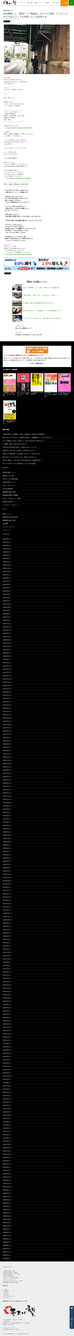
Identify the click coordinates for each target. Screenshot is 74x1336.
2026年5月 (6, 548)
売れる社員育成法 (8, 488)
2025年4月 (6, 591)
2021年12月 (6, 718)
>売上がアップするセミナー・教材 (12, 1280)
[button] (72, 1317)
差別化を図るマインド (8, 10)
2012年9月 (6, 1079)
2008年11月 (6, 1222)
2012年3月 (6, 1099)
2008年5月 (6, 1242)
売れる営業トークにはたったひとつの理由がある (50, 394)
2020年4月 (6, 783)
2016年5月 (6, 936)
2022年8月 (6, 692)
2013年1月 (6, 1066)
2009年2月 (6, 1213)
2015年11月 (6, 955)
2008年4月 (6, 1245)
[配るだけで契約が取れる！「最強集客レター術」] (9, 409)
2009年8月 (6, 1193)
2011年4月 (6, 1134)
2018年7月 (6, 851)
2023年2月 (6, 672)
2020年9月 (6, 767)
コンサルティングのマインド (11, 505)
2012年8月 (6, 1082)
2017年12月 (6, 874)
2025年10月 (6, 571)
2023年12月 (6, 640)
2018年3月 (6, 864)
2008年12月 (6, 1219)
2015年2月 (6, 985)
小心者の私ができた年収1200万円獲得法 (64, 393)
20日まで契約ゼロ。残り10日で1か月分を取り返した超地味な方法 (21, 460)
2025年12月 (6, 565)
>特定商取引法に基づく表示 (11, 1329)
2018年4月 (6, 861)
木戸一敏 (17, 19)
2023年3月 (6, 669)
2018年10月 (6, 841)
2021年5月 (6, 741)
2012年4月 (6, 1095)
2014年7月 (6, 1007)
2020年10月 (6, 763)
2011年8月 (6, 1121)
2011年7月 (6, 1125)
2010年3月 (6, 1177)
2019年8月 (6, 809)
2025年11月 (6, 568)
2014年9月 (6, 1001)
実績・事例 (29, 2)
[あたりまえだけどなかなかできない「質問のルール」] (23, 382)
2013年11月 (6, 1034)
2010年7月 (6, 1164)
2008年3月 (6, 1248)
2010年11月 (6, 1151)
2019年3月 (6, 825)
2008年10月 (6, 1226)
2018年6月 (6, 854)
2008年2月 (6, 1252)
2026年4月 (6, 552)
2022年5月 (6, 701)
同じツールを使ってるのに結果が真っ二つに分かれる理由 (19, 463)
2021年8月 (6, 731)
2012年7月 (6, 1086)
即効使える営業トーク (9, 501)
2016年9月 (6, 923)
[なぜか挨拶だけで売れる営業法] (37, 382)
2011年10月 (6, 1115)
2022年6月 (6, 698)
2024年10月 (6, 607)
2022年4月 (6, 705)
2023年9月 (6, 649)
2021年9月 (6, 727)
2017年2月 (6, 907)
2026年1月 (6, 561)
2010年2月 (6, 1180)
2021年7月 (6, 734)
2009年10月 (6, 1187)
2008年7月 (6, 1235)
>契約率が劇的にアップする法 (11, 1274)
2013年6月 (6, 1050)
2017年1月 (6, 910)
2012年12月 (6, 1069)
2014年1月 (6, 1027)
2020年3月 (6, 786)
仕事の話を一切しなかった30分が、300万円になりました (19, 450)
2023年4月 (6, 666)
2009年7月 (6, 1196)
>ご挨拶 (5, 1289)
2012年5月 (6, 1092)
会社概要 (5, 523)
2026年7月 (6, 542)
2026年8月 (6, 539)
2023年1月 (6, 675)
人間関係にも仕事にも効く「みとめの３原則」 (9, 394)
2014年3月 (6, 1020)
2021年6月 (6, 737)
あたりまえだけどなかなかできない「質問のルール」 (23, 393)
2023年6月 (6, 659)
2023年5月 (6, 662)
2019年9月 (6, 806)
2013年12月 (6, 1030)
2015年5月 (6, 975)
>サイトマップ (7, 1298)
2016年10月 (6, 920)
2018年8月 (6, 848)
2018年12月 (6, 835)
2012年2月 (6, 1102)
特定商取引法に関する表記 (10, 517)
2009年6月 (6, 1200)
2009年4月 (6, 1206)
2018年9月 (6, 845)
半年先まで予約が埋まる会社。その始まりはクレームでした (20, 447)
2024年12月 (6, 604)
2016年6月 (6, 933)
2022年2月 (6, 711)
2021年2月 (6, 750)
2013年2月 (6, 1063)
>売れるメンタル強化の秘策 (11, 1277)
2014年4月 (6, 1017)
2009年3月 (6, 1209)
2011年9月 (6, 1118)
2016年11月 (6, 916)
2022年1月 (6, 714)
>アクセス (6, 1293)
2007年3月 (6, 1258)
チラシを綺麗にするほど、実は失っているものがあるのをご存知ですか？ (23, 440)
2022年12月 (6, 679)
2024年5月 (6, 623)
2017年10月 (6, 881)
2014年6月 (6, 1011)
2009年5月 (6, 1203)
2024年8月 (6, 614)
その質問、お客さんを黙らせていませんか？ (15, 444)
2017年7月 (6, 890)
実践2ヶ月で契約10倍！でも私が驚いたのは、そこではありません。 (22, 453)
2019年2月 (6, 828)
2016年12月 (6, 913)
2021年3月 (6, 747)
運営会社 (47, 2)
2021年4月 (6, 744)
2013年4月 (6, 1056)
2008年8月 (6, 1232)
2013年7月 (6, 1047)
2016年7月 (6, 929)
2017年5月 (6, 897)
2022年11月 (6, 682)
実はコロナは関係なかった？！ (24, 327)
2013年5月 (6, 1053)
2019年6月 (6, 815)
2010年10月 (6, 1154)
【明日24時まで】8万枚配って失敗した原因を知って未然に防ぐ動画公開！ (24, 434)
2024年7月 (6, 617)
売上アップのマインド (9, 485)
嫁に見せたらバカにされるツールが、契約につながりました (20, 457)
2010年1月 (6, 1183)
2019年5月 (6, 819)
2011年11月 (6, 1112)
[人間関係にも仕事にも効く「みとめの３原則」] (9, 382)
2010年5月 (6, 1170)
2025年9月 (6, 574)
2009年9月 (6, 1190)
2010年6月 (6, 1167)
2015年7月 (6, 968)
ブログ (21, 2)
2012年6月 (6, 1089)
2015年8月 (6, 965)
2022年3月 (6, 708)
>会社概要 (6, 1291)
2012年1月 (6, 1105)
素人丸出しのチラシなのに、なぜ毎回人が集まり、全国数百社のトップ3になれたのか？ (28, 437)
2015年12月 (6, 952)
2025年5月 (6, 588)
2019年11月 (6, 799)
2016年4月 (6, 939)
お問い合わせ (56, 2)
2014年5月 (6, 1014)
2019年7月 (6, 812)
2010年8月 (6, 1160)
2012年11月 (6, 1073)
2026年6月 (6, 545)
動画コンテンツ (38, 2)
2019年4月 (6, 822)
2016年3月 (6, 942)
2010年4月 (6, 1173)
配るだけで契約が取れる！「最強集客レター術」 (9, 421)
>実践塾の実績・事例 (9, 1271)
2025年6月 (6, 584)
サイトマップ (6, 530)
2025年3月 (6, 594)
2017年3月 (6, 903)
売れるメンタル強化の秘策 (10, 479)
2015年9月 (6, 962)
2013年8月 (6, 1043)
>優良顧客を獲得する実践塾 (11, 1282)
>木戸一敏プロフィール (9, 1296)
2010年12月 (6, 1147)
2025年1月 (6, 601)
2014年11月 (6, 994)
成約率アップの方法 (8, 475)
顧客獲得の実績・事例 (9, 492)
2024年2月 (6, 633)
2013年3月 (6, 1060)
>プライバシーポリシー (9, 1327)
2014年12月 (6, 991)
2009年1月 (6, 1216)
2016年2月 (6, 946)
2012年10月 (6, 1076)
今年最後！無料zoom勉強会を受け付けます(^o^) (38, 303)
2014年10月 (6, 998)
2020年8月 (6, 770)
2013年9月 (6, 1040)
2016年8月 (6, 926)
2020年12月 (6, 757)
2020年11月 (6, 760)
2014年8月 (6, 1004)
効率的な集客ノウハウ (9, 472)
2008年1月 (6, 1255)
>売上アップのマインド (9, 1279)
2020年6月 (6, 776)
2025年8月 (6, 578)
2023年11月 (6, 643)
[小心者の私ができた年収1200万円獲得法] (64, 382)
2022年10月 (6, 685)
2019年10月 (6, 802)
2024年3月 (6, 630)
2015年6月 (6, 972)
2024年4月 (6, 627)
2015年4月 (6, 978)
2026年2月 (6, 558)
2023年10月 (6, 646)
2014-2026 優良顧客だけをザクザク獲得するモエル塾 (16, 1333)
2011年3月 (6, 1138)
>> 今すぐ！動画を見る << (37, 363)
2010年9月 (6, 1157)
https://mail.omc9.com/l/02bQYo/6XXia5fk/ (18, 178)
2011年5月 (6, 1131)
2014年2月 (6, 1024)
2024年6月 (6, 620)
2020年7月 (6, 773)
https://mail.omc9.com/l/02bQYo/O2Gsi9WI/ (19, 254)
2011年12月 (6, 1108)
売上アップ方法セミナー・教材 (11, 498)
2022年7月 (6, 695)
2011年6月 (6, 1128)
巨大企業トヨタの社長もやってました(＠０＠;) (28, 333)
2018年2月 (6, 867)
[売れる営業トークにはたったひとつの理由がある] (50, 382)
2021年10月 (6, 724)
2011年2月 (6, 1141)
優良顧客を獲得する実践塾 (10, 495)
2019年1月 (6, 832)
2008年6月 (6, 1239)
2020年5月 (6, 780)
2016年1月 (6, 949)
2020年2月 (6, 789)
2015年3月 (6, 981)
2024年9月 (6, 610)
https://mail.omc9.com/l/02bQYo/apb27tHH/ (18, 127)
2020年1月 (6, 793)
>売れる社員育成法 (8, 1276)
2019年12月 (6, 796)
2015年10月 (6, 959)
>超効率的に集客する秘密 (10, 1272)
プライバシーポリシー (9, 527)
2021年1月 (6, 754)
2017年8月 (6, 887)
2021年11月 (6, 721)
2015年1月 (6, 988)
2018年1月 (6, 871)
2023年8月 (6, 653)
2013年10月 (6, 1037)
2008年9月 (6, 1229)
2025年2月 (6, 597)
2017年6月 (6, 894)
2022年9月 (6, 688)
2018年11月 (6, 838)
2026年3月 (6, 555)
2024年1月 (6, 636)
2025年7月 (6, 581)
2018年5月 (6, 858)
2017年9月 (6, 884)
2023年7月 (6, 656)
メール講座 (64, 3)
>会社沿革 (6, 1294)
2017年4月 (6, 900)
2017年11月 (6, 877)
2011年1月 (6, 1144)
